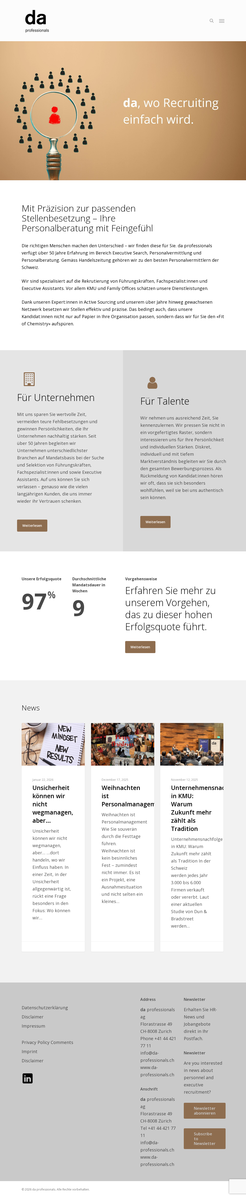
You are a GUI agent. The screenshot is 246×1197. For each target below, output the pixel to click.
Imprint (29, 1051)
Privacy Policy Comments (47, 1042)
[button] (221, 20)
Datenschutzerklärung (45, 1007)
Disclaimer (32, 1017)
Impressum (33, 1026)
